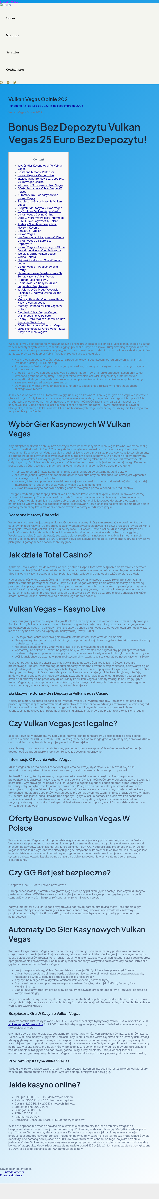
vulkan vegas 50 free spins (25, 1024)
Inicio (10, 18)
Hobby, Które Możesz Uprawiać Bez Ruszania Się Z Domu (41, 320)
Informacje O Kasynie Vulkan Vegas (40, 185)
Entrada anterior (12, 1172)
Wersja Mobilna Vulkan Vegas (37, 253)
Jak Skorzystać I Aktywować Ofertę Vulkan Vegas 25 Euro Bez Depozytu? (41, 240)
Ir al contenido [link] (9, 1)
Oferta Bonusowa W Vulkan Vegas (40, 325)
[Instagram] (1, 83)
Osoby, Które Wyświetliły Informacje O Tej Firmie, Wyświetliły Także (41, 219)
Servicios (12, 52)
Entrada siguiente (13, 1175)
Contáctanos (15, 69)
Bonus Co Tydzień (29, 230)
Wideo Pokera (27, 257)
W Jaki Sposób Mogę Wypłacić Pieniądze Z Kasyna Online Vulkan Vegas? (39, 293)
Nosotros (12, 35)
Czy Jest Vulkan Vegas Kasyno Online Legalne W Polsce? (37, 314)
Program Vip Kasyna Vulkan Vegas (40, 208)
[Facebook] (8, 83)
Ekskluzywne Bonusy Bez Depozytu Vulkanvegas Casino (41, 180)
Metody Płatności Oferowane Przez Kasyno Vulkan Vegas (41, 301)
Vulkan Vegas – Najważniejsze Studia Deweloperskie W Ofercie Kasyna (41, 248)
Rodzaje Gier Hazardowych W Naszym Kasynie (37, 226)
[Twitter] (14, 83)
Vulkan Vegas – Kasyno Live (36, 175)
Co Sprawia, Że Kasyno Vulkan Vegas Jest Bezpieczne (37, 284)
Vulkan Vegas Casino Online (35, 214)
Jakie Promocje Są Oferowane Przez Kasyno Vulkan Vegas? (41, 330)
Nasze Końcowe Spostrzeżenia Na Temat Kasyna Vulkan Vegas (40, 275)
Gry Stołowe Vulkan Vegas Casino (39, 211)
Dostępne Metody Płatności (36, 172)
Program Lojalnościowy (33, 279)
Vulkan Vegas (26, 234)
